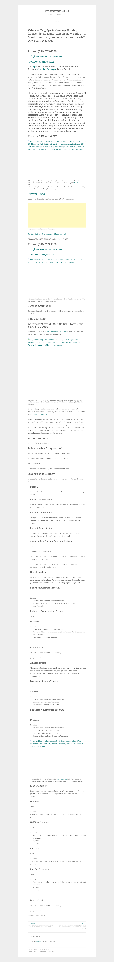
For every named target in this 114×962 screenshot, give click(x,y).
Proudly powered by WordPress (38, 949)
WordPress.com (48, 951)
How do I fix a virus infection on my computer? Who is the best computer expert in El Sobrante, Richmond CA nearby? (72, 926)
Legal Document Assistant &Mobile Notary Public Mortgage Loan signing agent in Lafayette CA (40, 925)
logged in (39, 941)
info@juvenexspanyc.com (45, 56)
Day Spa (76, 183)
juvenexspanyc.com (41, 61)
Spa (35, 66)
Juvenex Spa (36, 194)
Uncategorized (40, 915)
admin (40, 44)
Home (57, 22)
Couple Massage (46, 69)
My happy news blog (57, 10)
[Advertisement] (57, 215)
